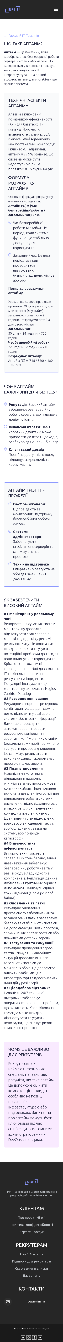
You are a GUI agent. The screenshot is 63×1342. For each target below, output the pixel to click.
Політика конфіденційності (31, 1225)
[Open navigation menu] (56, 9)
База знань (31, 1275)
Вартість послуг (31, 1232)
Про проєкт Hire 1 (31, 1217)
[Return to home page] (12, 9)
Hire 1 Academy (31, 1254)
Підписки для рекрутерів (31, 1261)
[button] (23, 1337)
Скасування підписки (31, 1268)
